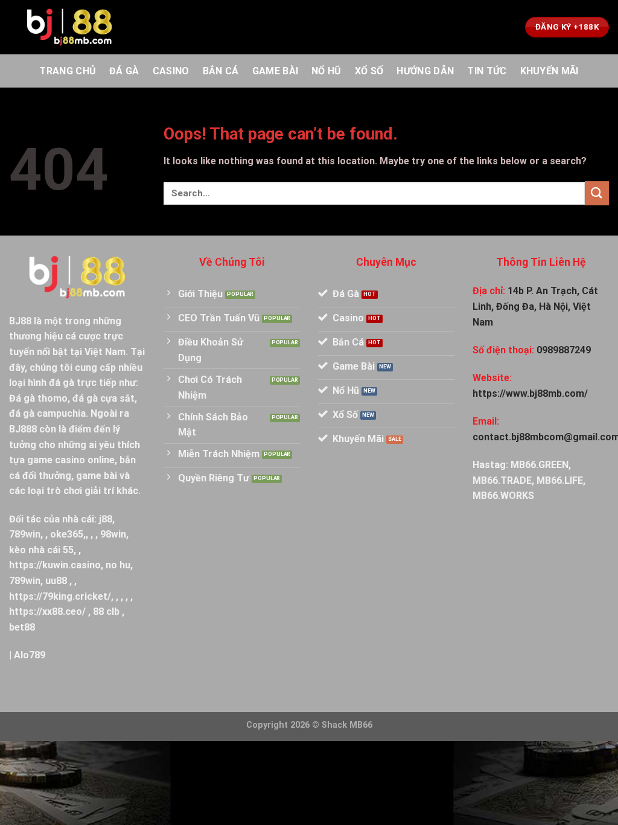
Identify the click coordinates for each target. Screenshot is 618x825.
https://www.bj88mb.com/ (530, 393)
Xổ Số (369, 71)
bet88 (22, 627)
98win (113, 534)
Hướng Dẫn (425, 71)
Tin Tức (486, 71)
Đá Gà (124, 71)
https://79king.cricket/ (60, 596)
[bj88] (69, 27)
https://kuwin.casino (55, 565)
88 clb (106, 611)
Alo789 (29, 655)
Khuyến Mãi (549, 71)
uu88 (56, 580)
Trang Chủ (67, 71)
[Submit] (597, 193)
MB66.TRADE (502, 480)
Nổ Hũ (326, 71)
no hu (118, 565)
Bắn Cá (221, 71)
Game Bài (275, 71)
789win (24, 534)
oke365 (66, 534)
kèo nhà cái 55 (41, 550)
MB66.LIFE (560, 480)
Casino (171, 71)
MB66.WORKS (503, 495)
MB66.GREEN (540, 464)
